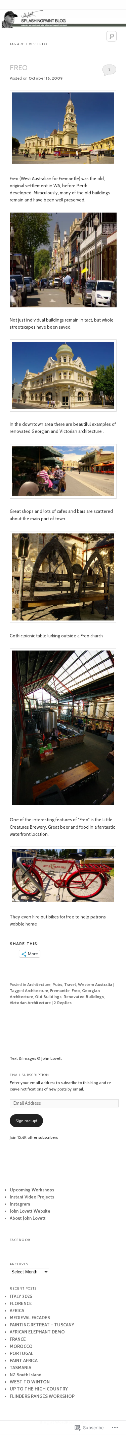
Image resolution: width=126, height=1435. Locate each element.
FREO (19, 67)
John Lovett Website (30, 1211)
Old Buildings (48, 996)
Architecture (38, 984)
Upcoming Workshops (32, 1189)
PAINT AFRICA (24, 1360)
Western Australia (95, 984)
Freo (76, 990)
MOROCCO (21, 1346)
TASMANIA (20, 1367)
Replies (63, 1002)
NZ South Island (25, 1374)
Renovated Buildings (84, 996)
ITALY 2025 (21, 1296)
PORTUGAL (21, 1353)
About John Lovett (28, 1218)
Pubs (57, 984)
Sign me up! (26, 1120)
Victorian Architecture (30, 1002)
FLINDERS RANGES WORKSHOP (42, 1396)
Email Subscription (29, 1075)
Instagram (20, 1204)
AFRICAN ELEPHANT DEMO (37, 1331)
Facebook (20, 1240)
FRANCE (18, 1339)
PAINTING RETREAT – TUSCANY (42, 1324)
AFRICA (17, 1310)
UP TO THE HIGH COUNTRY (39, 1388)
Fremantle (60, 990)
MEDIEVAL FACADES (30, 1317)
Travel (70, 984)
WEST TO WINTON (30, 1381)
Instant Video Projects (32, 1196)
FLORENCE (21, 1303)
